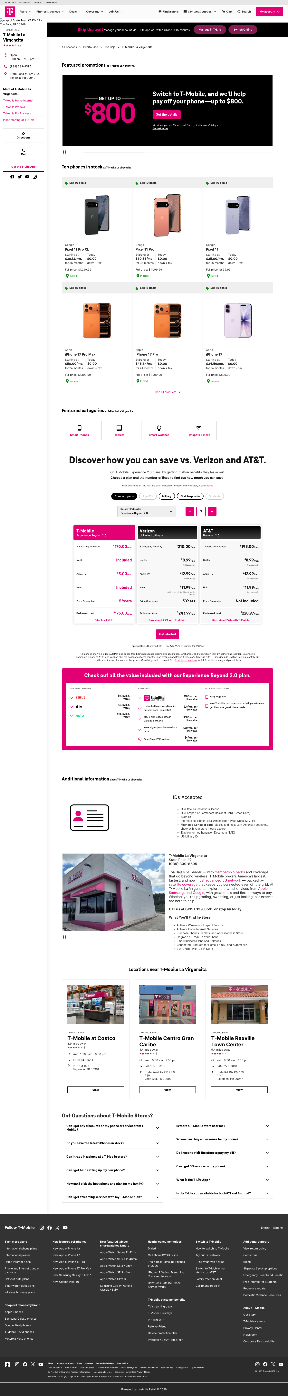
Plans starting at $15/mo (18, 119)
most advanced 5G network (219, 880)
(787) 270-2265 (155, 1066)
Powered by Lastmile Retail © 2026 (144, 1389)
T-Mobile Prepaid (14, 107)
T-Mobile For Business (17, 113)
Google (198, 893)
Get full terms (160, 128)
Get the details (167, 114)
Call (23, 152)
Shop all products (168, 392)
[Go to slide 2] (148, 153)
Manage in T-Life (210, 29)
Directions (24, 135)
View (95, 1089)
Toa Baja (109, 47)
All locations (69, 47)
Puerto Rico (90, 47)
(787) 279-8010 (227, 1066)
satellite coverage (183, 884)
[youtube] (27, 176)
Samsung (176, 893)
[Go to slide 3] (212, 153)
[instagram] (34, 176)
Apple (263, 888)
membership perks (230, 872)
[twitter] (19, 176)
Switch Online (243, 29)
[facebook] (12, 176)
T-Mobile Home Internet (18, 100)
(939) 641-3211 (83, 1060)
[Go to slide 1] (85, 153)
